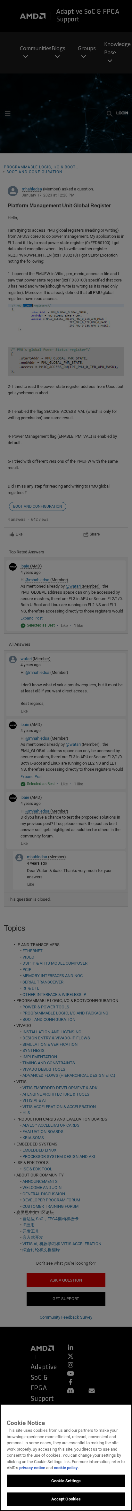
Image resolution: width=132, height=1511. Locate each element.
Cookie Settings (66, 1480)
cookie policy (66, 1467)
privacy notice (32, 1467)
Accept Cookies (66, 1499)
